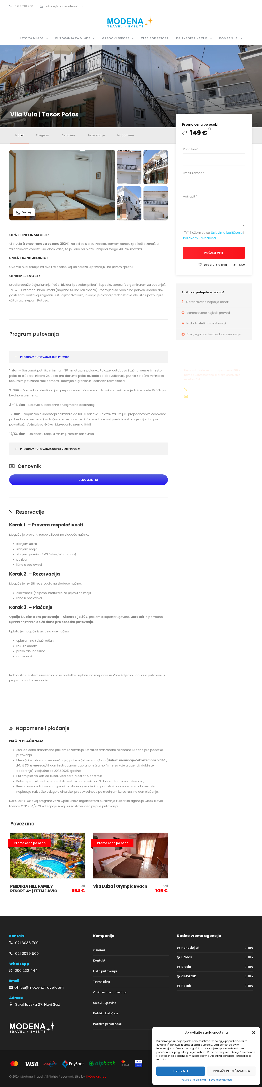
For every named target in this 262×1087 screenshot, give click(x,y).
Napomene (125, 135)
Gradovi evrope (115, 38)
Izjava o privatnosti (220, 1079)
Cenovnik (68, 135)
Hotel (19, 135)
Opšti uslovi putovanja (110, 992)
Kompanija (228, 38)
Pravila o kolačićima (193, 1079)
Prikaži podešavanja (231, 1071)
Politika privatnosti (107, 1024)
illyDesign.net (96, 1076)
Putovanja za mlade (72, 38)
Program (42, 135)
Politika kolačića (105, 1013)
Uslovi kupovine (104, 1003)
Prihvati (180, 1071)
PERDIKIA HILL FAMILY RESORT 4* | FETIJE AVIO (33, 889)
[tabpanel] (88, 268)
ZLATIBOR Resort (155, 38)
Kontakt (99, 960)
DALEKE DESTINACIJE (191, 38)
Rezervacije (96, 135)
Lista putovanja (105, 971)
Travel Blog (101, 982)
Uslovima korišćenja (227, 232)
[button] (254, 1033)
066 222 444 (26, 970)
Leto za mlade (31, 38)
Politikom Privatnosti (199, 238)
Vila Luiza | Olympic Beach (120, 886)
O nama (99, 950)
